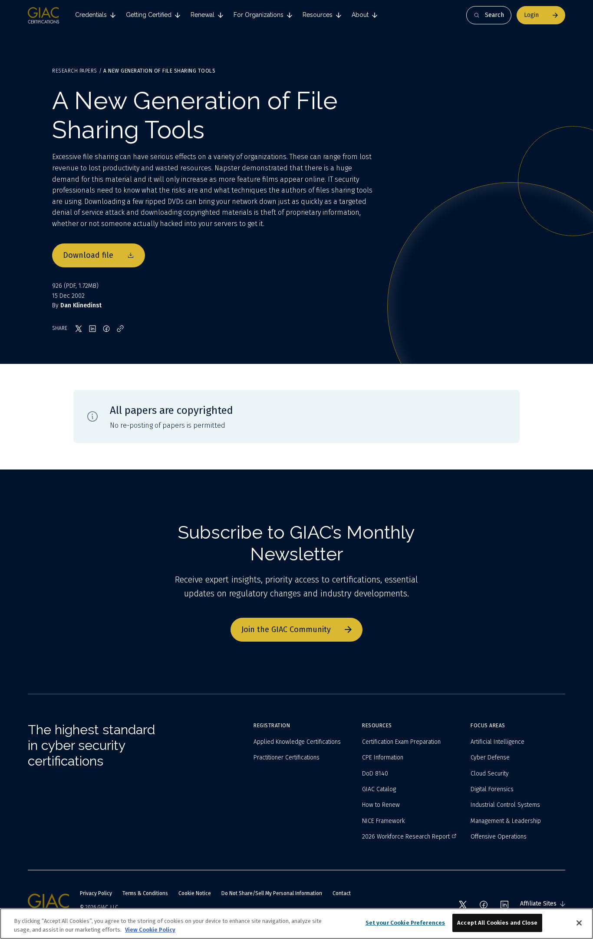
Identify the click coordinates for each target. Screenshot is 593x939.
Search (494, 15)
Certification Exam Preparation (401, 742)
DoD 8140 (375, 773)
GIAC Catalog (379, 789)
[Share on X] (78, 328)
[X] (463, 904)
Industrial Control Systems (505, 805)
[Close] (579, 922)
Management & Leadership (506, 821)
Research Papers (74, 71)
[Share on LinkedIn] (92, 328)
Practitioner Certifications (287, 757)
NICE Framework (383, 821)
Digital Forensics (492, 789)
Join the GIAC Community (286, 629)
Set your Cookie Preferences (405, 922)
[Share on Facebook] (106, 328)
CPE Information (382, 757)
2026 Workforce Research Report (406, 836)
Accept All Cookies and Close (497, 922)
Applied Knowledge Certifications (297, 742)
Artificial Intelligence (497, 742)
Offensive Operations (499, 836)
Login (531, 15)
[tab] (95, 15)
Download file (88, 255)
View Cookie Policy (150, 929)
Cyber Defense (490, 757)
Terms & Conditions (145, 893)
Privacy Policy (96, 893)
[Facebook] (483, 904)
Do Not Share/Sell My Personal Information (271, 893)
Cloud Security (490, 773)
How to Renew (381, 805)
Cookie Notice (194, 893)
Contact (342, 893)
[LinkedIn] (504, 904)
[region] (296, 923)
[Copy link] (120, 328)
